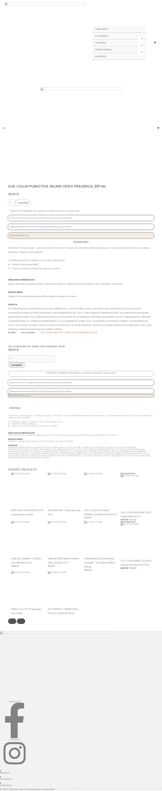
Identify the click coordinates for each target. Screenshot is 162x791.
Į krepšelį (23, 202)
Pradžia (12, 332)
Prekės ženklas (103, 49)
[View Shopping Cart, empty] (155, 42)
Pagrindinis (101, 29)
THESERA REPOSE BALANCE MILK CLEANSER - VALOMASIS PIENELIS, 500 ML (99, 562)
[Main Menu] (4, 128)
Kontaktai (100, 56)
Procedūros (101, 35)
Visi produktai (28, 332)
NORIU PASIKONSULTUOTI (19, 395)
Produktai (100, 42)
